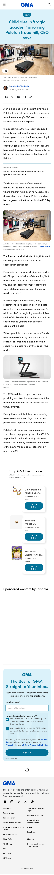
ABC (5, 848)
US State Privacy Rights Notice (35, 744)
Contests (6, 808)
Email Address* (13, 702)
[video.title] (27, 59)
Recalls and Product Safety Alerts (35, 844)
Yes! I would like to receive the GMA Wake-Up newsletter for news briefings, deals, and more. (28, 731)
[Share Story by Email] (24, 97)
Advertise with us (10, 834)
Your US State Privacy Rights (36, 809)
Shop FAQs (7, 839)
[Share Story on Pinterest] (18, 97)
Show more (44, 246)
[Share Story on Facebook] (6, 97)
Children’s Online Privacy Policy (13, 828)
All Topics (7, 858)
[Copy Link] (30, 97)
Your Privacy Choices (12, 822)
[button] (4, 4)
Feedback (31, 832)
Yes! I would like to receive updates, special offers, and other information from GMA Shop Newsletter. (28, 721)
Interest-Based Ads (35, 815)
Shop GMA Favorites (24, 471)
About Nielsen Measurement (33, 821)
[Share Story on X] (12, 97)
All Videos (7, 853)
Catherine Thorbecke (20, 86)
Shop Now (34, 505)
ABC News (7, 843)
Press (29, 827)
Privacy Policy (11, 744)
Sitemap (30, 839)
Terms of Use (8, 813)
